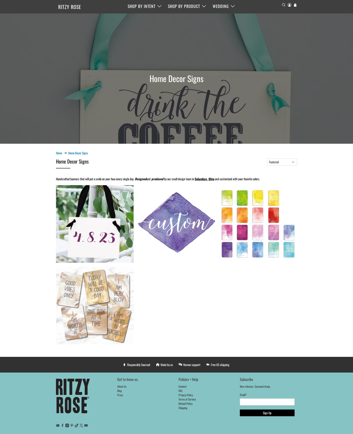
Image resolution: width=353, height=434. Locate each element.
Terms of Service (187, 399)
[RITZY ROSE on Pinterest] (72, 426)
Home (59, 153)
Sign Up (267, 413)
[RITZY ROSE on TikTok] (76, 426)
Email (243, 394)
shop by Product (184, 6)
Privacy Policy (186, 395)
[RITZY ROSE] (73, 398)
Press (120, 395)
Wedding (221, 6)
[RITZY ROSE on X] (81, 426)
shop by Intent (141, 6)
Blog (119, 390)
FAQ (180, 390)
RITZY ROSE (69, 6)
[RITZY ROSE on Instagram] (67, 426)
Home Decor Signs (78, 153)
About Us (121, 386)
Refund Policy (185, 403)
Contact (183, 386)
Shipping (183, 408)
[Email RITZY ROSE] (58, 426)
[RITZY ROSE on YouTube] (86, 426)
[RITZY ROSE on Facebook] (62, 426)
